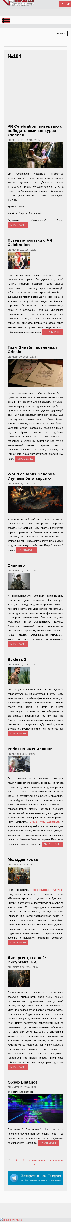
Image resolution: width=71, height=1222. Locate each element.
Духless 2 (17, 659)
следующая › (37, 1160)
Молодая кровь (23, 859)
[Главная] (19, 5)
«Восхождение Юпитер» (47, 889)
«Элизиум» (53, 822)
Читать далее (17, 225)
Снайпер (16, 565)
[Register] (68, 4)
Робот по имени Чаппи (30, 749)
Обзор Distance (23, 1082)
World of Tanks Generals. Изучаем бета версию (32, 476)
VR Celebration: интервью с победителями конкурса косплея (35, 130)
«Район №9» (37, 822)
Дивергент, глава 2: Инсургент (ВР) (27, 960)
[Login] (62, 4)
